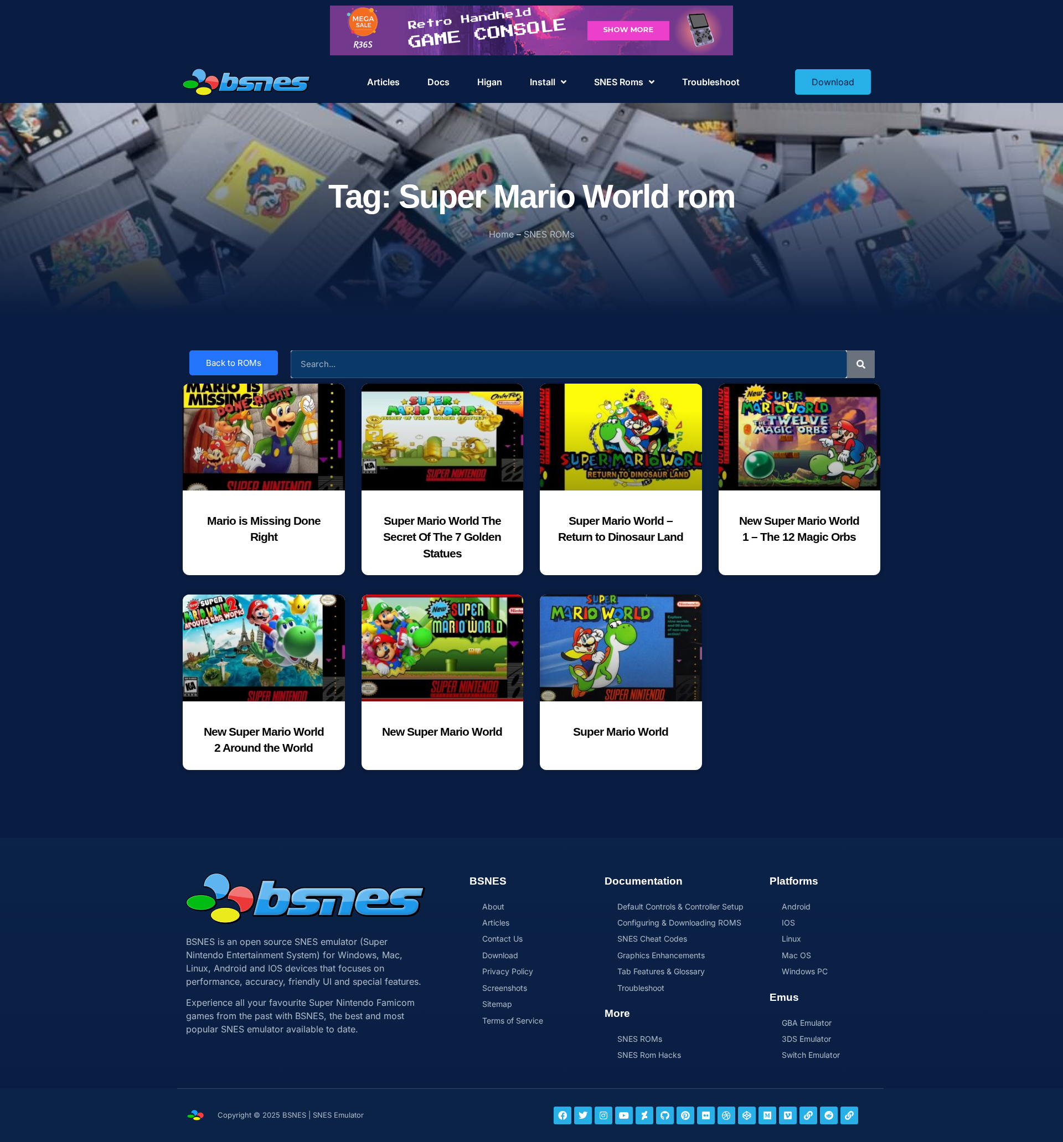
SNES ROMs (549, 234)
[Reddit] (829, 1115)
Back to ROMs (233, 363)
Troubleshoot (711, 81)
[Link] (808, 1115)
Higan (489, 81)
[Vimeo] (788, 1115)
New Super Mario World (442, 731)
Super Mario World (620, 731)
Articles (383, 81)
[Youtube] (624, 1115)
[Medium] (767, 1115)
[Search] (861, 364)
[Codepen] (747, 1115)
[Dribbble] (726, 1115)
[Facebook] (562, 1115)
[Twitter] (583, 1115)
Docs (438, 81)
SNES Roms (618, 81)
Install (542, 81)
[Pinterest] (685, 1115)
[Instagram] (603, 1115)
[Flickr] (706, 1115)
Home (501, 234)
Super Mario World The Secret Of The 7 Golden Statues (442, 537)
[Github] (665, 1115)
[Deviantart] (644, 1115)
